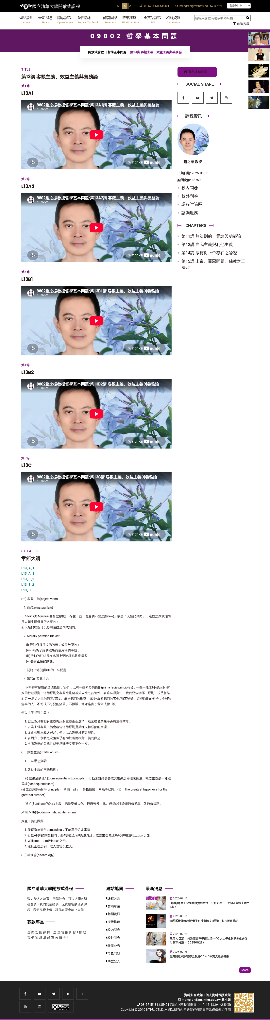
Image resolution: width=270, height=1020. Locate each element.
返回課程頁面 (197, 72)
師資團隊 (110, 20)
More (245, 970)
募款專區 (35, 922)
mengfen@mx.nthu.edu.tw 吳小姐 (200, 6)
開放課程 (65, 20)
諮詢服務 (189, 213)
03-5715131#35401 (156, 6)
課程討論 (114, 898)
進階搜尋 (242, 24)
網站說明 (26, 20)
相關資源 (173, 20)
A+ (131, 6)
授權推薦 (114, 922)
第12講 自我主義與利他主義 (207, 244)
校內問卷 (189, 187)
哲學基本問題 (117, 52)
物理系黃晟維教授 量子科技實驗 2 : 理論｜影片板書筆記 (204, 921)
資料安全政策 (193, 995)
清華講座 (130, 20)
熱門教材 (88, 20)
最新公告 (114, 945)
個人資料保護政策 (218, 995)
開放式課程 (96, 52)
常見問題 (114, 953)
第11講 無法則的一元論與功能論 (211, 236)
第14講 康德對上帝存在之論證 (209, 252)
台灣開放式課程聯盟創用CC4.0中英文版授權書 (199, 956)
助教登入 (114, 961)
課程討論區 (191, 204)
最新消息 (45, 20)
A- (118, 6)
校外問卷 (189, 196)
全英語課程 (152, 20)
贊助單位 (114, 906)
